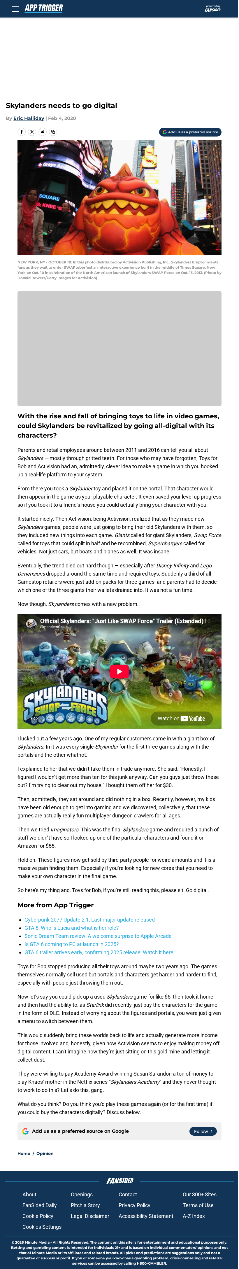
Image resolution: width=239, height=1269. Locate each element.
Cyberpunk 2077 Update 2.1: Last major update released (89, 920)
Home (23, 1153)
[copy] (53, 132)
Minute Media (37, 1242)
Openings (82, 1194)
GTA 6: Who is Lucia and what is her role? (71, 928)
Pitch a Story (85, 1205)
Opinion (45, 1153)
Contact (128, 1194)
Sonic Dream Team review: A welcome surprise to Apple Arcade (98, 936)
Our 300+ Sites (200, 1194)
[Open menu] (15, 8)
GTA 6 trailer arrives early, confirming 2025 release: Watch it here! (99, 952)
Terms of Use (198, 1205)
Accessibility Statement (146, 1216)
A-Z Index (194, 1216)
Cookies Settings (41, 1227)
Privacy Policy (134, 1205)
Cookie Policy (37, 1216)
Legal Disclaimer (90, 1216)
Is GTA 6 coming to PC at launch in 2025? (71, 944)
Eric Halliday (28, 118)
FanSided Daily (39, 1205)
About (29, 1194)
